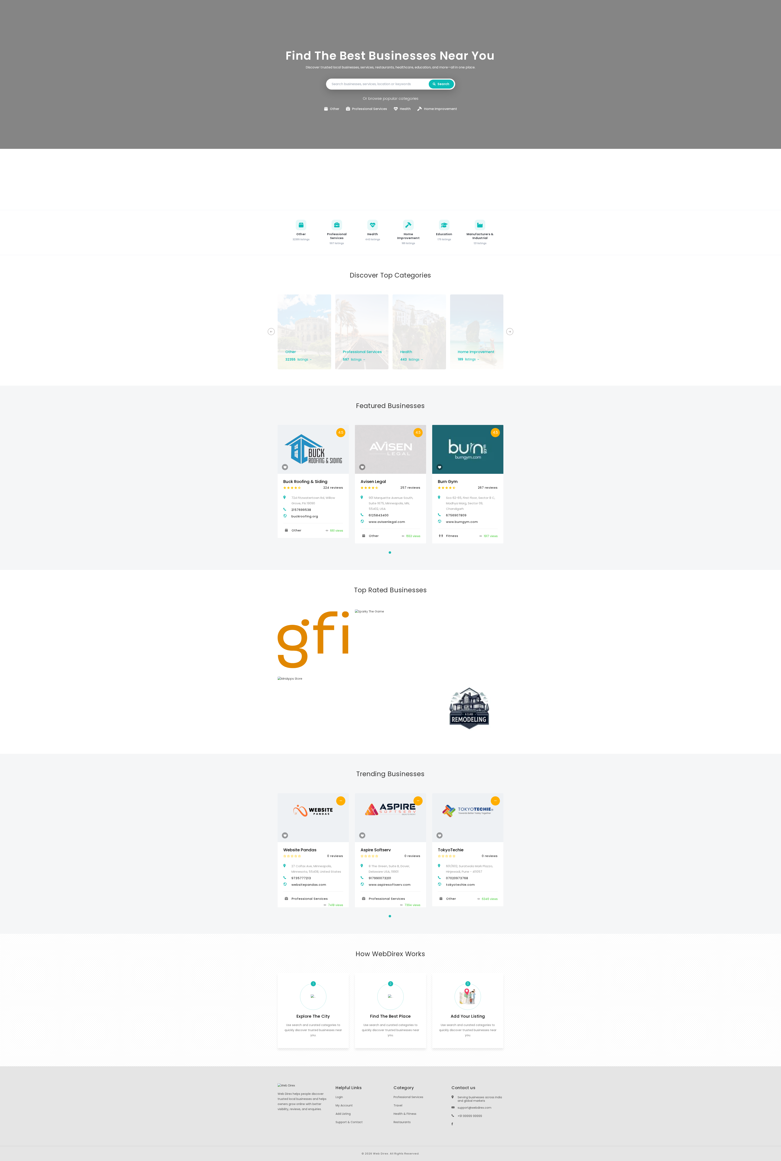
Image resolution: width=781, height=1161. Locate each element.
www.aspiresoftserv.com (390, 884)
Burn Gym (448, 481)
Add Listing (343, 1114)
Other (290, 351)
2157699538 (301, 510)
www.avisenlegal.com (387, 522)
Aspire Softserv (376, 850)
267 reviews (488, 487)
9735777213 (301, 878)
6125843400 (379, 515)
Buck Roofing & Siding (305, 481)
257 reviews (410, 487)
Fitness (452, 536)
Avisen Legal (373, 481)
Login (339, 1097)
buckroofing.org (304, 516)
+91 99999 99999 (470, 1116)
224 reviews (333, 487)
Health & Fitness (405, 1114)
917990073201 (380, 878)
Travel (398, 1105)
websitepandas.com (308, 884)
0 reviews (335, 856)
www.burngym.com (462, 522)
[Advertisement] (390, 179)
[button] (509, 331)
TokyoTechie (451, 850)
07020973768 (457, 878)
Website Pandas (299, 850)
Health (406, 351)
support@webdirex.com (474, 1108)
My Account (344, 1105)
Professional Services (362, 351)
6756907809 (456, 515)
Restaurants (402, 1122)
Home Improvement (476, 351)
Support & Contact (349, 1122)
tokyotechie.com (460, 884)
